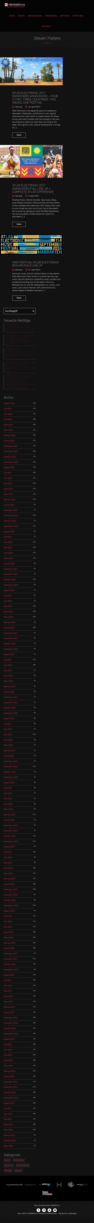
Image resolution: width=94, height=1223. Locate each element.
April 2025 (8, 489)
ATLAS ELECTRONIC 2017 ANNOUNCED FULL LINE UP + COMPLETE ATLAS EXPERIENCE (33, 188)
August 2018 (9, 911)
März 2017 (8, 1002)
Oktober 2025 (10, 457)
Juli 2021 (8, 724)
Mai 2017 (8, 991)
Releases (18, 1171)
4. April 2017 (33, 196)
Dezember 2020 (10, 761)
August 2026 (9, 403)
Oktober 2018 (10, 900)
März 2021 (8, 745)
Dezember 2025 (10, 446)
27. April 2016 (34, 270)
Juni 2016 (8, 1050)
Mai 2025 (8, 483)
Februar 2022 (9, 686)
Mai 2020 (8, 799)
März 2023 (8, 617)
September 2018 (11, 906)
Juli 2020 (8, 788)
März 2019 (8, 874)
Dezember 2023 (10, 569)
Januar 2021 (9, 756)
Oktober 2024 (10, 521)
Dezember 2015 (10, 1082)
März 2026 (8, 430)
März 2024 (8, 558)
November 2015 (11, 1087)
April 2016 (8, 1060)
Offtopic (65, 16)
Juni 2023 (8, 601)
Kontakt (46, 26)
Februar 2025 (9, 500)
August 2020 (9, 783)
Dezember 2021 (10, 697)
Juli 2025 (8, 473)
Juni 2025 (8, 478)
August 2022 (9, 654)
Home (12, 16)
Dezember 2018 (10, 889)
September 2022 (11, 649)
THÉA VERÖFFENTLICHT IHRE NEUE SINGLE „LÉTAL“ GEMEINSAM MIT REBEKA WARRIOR (19, 340)
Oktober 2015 (10, 1092)
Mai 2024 (8, 548)
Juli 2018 (8, 916)
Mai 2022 (8, 671)
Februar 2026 (9, 435)
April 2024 (8, 553)
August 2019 (9, 847)
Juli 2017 (8, 980)
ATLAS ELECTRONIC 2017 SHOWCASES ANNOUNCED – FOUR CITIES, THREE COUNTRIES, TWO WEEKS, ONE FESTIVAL (35, 97)
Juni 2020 (8, 793)
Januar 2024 (9, 564)
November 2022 (11, 638)
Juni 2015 (8, 1114)
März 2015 (8, 1130)
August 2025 (9, 467)
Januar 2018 (9, 948)
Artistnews (51, 16)
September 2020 (11, 777)
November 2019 (11, 831)
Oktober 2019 (10, 836)
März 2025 (8, 494)
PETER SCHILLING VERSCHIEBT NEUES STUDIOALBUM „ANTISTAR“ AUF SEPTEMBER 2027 (20, 367)
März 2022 (8, 681)
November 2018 (11, 895)
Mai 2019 (8, 863)
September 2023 (11, 585)
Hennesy (18, 107)
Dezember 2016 (10, 1018)
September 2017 (11, 970)
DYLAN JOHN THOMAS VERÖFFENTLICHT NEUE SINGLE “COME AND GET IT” (19, 353)
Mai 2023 (8, 606)
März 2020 (8, 809)
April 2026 (8, 425)
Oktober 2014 (10, 1141)
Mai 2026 (8, 419)
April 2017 (8, 996)
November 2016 (11, 1023)
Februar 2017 (9, 1007)
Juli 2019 (8, 852)
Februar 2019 (9, 879)
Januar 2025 (9, 505)
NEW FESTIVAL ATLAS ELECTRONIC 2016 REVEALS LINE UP (35, 264)
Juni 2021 (8, 729)
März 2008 (8, 1146)
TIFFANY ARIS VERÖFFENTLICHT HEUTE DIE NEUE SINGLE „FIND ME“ (20, 328)
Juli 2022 (8, 660)
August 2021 (9, 719)
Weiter (19, 135)
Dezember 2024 (10, 510)
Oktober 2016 (10, 1028)
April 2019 (8, 868)
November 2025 (11, 451)
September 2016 (11, 1034)
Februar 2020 (9, 815)
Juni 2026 (8, 414)
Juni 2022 (8, 665)
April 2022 (8, 676)
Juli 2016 (8, 1044)
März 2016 (8, 1066)
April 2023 (8, 612)
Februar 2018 (9, 943)
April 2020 (8, 804)
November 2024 (11, 516)
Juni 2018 (8, 922)
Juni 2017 (8, 986)
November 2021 (11, 703)
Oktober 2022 (10, 644)
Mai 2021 (8, 735)
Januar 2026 (9, 441)
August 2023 (9, 590)
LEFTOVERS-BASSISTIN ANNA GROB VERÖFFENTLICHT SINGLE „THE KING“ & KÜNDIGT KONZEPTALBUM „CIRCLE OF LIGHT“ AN (19, 382)
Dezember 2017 (10, 954)
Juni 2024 (8, 542)
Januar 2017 (9, 1012)
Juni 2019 (8, 857)
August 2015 (9, 1103)
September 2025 (11, 462)
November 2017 (11, 959)
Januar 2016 (9, 1077)
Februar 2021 (9, 751)
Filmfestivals (18, 1160)
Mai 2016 (8, 1055)
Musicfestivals (22, 1165)
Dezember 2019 (10, 825)
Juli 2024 (8, 537)
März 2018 (8, 938)
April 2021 (8, 740)
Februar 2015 (9, 1135)
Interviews (8, 1165)
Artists (7, 1160)
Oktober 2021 (10, 708)
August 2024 (9, 532)
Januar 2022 (9, 692)
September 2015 (11, 1098)
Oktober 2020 (10, 772)
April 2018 (8, 932)
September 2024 (11, 526)
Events (21, 16)
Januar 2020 (9, 820)
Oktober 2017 (10, 964)
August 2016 (9, 1039)
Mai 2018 (8, 927)
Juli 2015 (8, 1109)
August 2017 (9, 975)
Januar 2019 (9, 884)
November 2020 (11, 767)
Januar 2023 (9, 628)
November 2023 (11, 574)
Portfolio (77, 16)
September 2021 (11, 713)
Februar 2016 (9, 1071)
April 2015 (8, 1125)
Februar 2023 (9, 622)
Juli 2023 (8, 596)
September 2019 (11, 841)
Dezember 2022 (10, 633)
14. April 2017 (34, 107)
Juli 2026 (8, 409)
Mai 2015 (8, 1119)
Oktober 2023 (10, 580)
